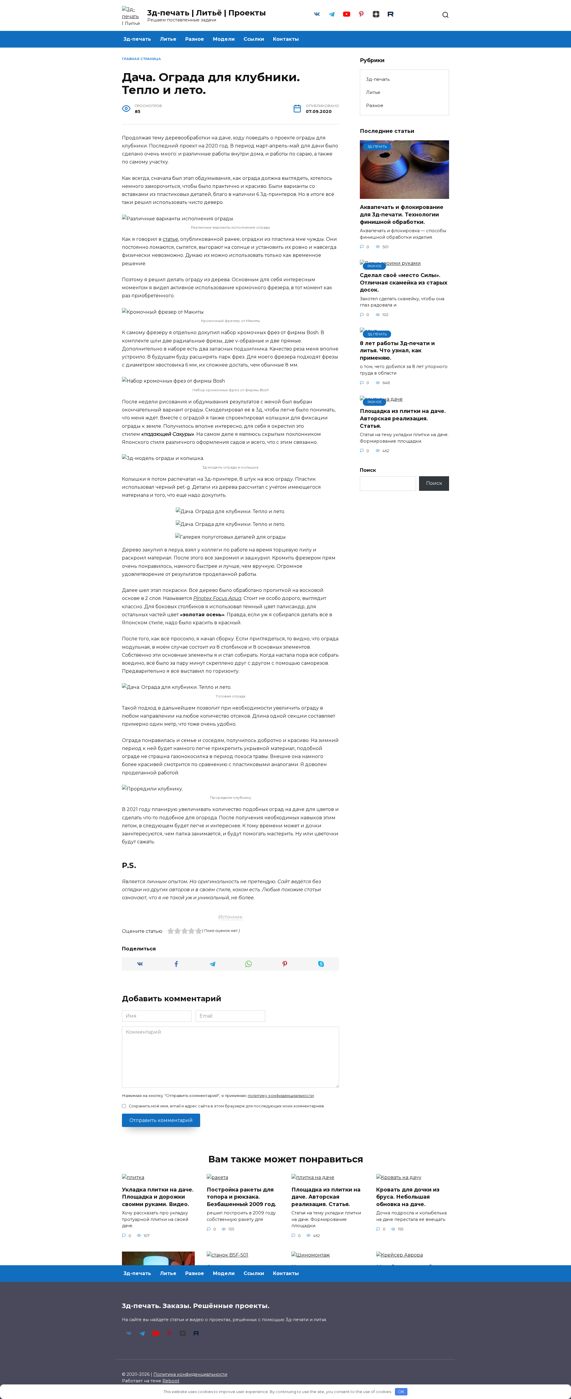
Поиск (368, 470)
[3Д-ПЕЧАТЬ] (404, 195)
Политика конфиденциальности (190, 1374)
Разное (194, 39)
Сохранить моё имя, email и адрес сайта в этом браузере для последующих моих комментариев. (227, 1106)
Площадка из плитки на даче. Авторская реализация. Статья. (403, 418)
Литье (168, 39)
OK (401, 1391)
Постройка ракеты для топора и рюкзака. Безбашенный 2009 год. (241, 1196)
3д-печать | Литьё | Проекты (206, 13)
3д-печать (137, 39)
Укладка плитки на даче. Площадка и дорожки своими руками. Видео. (158, 1196)
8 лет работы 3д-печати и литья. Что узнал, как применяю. (397, 350)
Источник (230, 917)
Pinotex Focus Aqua (217, 598)
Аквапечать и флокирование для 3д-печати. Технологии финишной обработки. (401, 214)
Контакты (286, 39)
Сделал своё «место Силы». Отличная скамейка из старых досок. (403, 282)
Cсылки (254, 39)
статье (170, 239)
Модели (224, 39)
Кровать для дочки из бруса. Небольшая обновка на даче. (408, 1196)
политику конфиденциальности (281, 1095)
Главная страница (141, 59)
